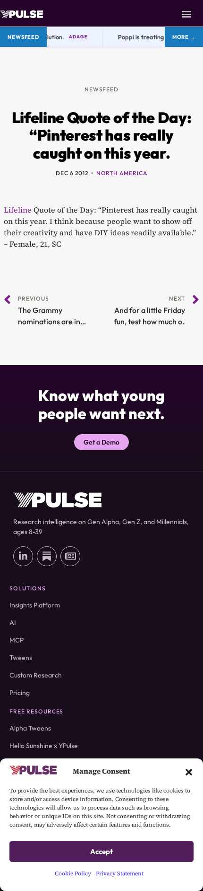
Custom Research (35, 675)
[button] (189, 771)
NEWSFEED (102, 89)
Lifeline (18, 210)
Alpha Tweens (30, 728)
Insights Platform (34, 605)
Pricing (19, 692)
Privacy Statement (120, 873)
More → (183, 37)
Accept (101, 851)
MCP (16, 640)
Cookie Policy (73, 873)
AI (12, 622)
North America (121, 173)
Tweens (20, 657)
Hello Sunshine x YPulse (43, 745)
